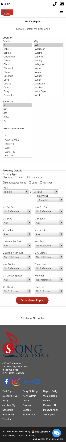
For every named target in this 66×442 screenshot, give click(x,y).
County (6, 41)
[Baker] (17, 49)
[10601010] (17, 144)
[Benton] (17, 53)
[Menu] (61, 13)
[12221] (17, 148)
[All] (17, 45)
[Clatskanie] (17, 68)
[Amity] (48, 80)
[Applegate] (48, 83)
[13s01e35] (17, 155)
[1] (17, 132)
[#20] (17, 113)
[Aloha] (48, 68)
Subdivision (8, 101)
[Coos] (17, 80)
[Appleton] (48, 87)
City (36, 41)
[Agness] (48, 56)
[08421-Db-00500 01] (17, 128)
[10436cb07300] (17, 140)
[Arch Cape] (48, 91)
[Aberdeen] (48, 49)
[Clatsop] (17, 72)
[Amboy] (48, 76)
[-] (17, 125)
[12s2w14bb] (17, 151)
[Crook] (17, 87)
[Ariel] (48, 95)
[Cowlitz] (17, 83)
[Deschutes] (17, 95)
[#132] (17, 109)
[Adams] (48, 53)
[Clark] (17, 64)
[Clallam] (17, 60)
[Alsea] (48, 72)
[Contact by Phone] (55, 3)
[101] (17, 136)
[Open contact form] (62, 3)
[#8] (17, 121)
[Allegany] (48, 64)
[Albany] (48, 60)
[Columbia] (17, 76)
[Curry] (17, 91)
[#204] (17, 117)
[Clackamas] (17, 56)
